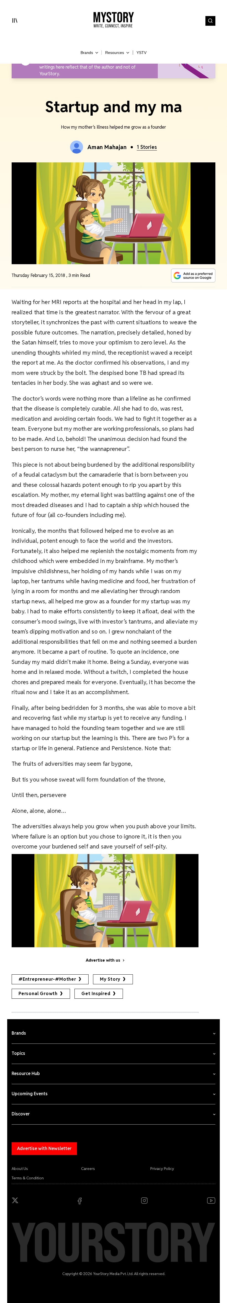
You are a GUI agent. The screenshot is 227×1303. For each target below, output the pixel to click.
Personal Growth (38, 993)
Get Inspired (95, 993)
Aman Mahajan (107, 147)
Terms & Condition (28, 1177)
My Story (110, 979)
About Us (20, 1168)
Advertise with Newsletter (44, 1148)
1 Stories (147, 147)
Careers (88, 1168)
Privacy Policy (162, 1168)
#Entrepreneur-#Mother (47, 979)
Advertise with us (103, 960)
